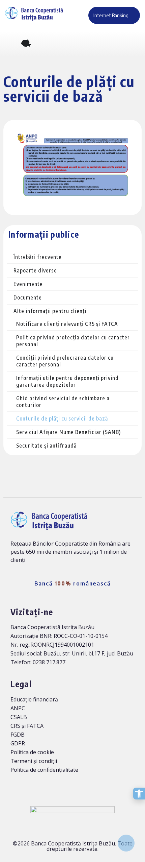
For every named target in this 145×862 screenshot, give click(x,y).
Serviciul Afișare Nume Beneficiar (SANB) (68, 432)
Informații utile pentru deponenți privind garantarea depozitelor (67, 381)
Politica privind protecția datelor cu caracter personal (73, 341)
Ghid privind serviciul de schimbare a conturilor (63, 401)
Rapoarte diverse (35, 270)
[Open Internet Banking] (132, 15)
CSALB (18, 717)
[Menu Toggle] (135, 44)
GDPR (17, 743)
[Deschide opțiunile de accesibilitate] (139, 793)
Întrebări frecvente (37, 257)
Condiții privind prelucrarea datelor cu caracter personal (65, 361)
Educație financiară (34, 699)
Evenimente (28, 284)
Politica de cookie (32, 752)
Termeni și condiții (33, 761)
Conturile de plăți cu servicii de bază (62, 418)
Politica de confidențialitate (44, 769)
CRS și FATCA (27, 725)
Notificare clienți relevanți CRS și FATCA (67, 323)
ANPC (17, 708)
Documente (27, 297)
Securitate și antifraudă (46, 445)
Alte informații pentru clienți (49, 311)
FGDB (17, 734)
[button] (9, 44)
